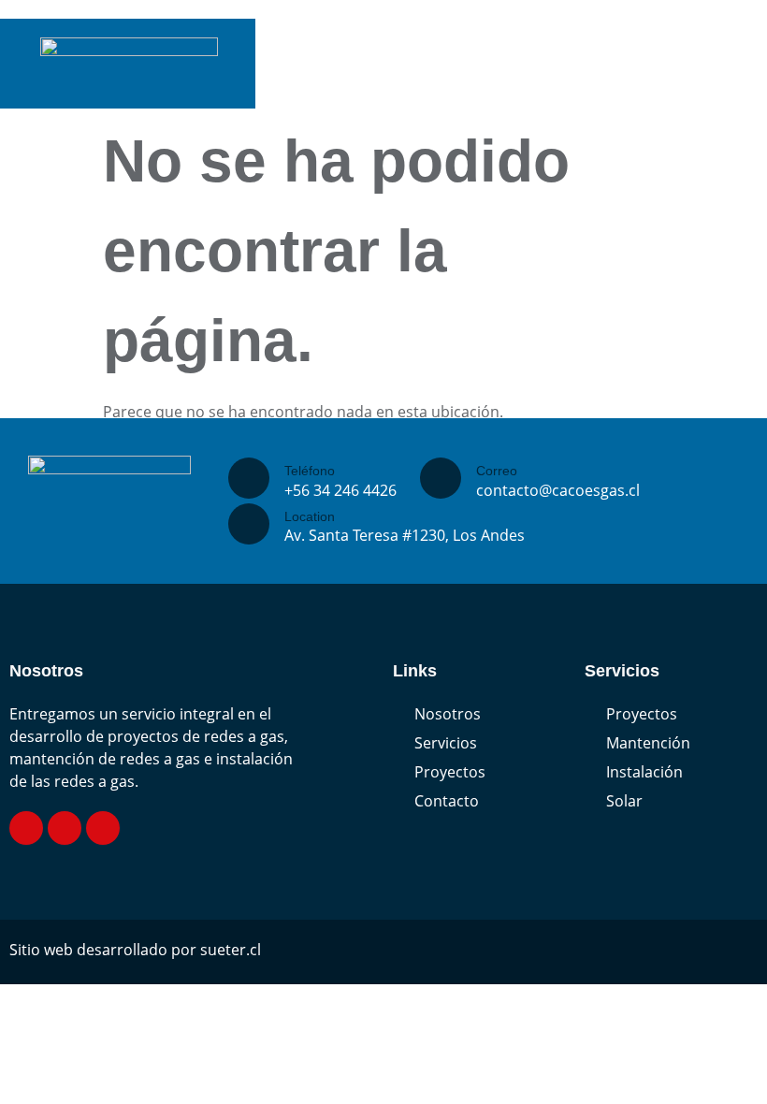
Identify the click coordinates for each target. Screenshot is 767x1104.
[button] (743, 90)
